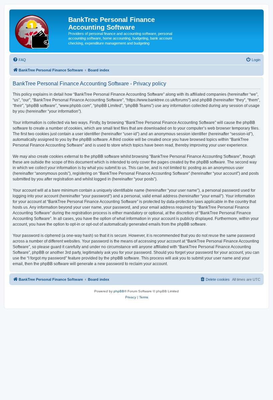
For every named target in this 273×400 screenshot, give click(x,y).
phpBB (119, 291)
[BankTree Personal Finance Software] (39, 30)
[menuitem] (19, 60)
